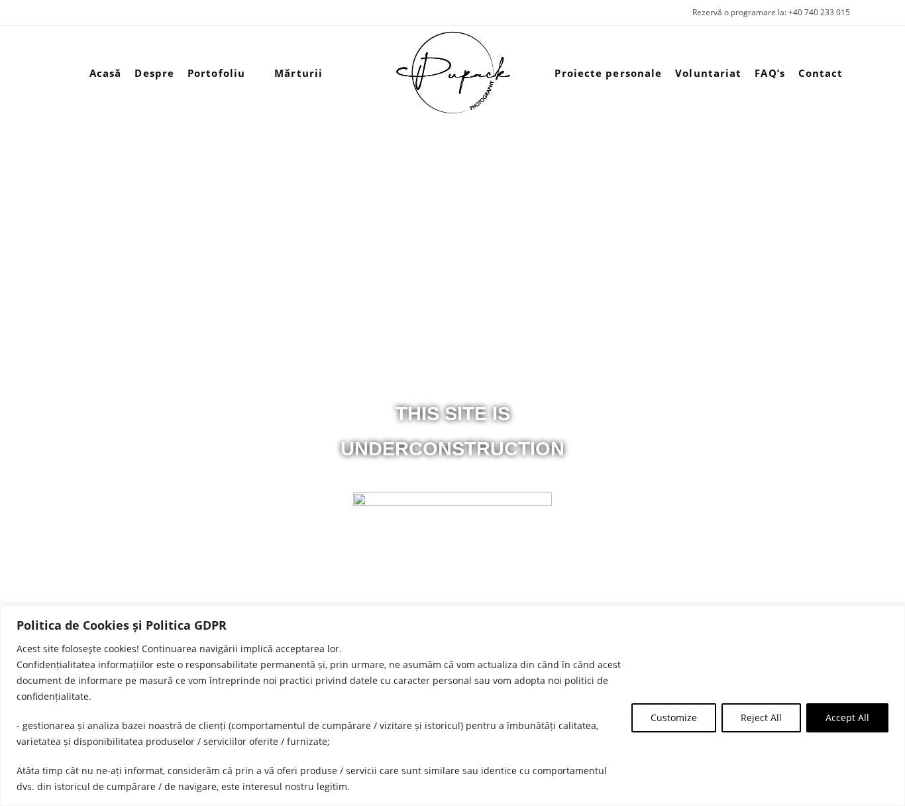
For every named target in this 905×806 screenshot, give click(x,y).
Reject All (761, 717)
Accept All (847, 717)
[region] (452, 705)
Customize (674, 717)
